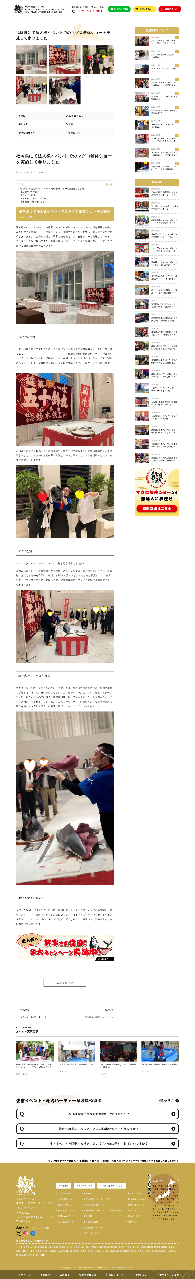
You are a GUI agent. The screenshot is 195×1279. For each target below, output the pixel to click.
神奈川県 (85, 1247)
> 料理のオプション (135, 1204)
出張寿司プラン (117, 1274)
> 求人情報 (87, 1216)
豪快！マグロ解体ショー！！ (38, 202)
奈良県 (60, 1251)
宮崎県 (162, 1251)
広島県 (98, 1251)
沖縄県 (31, 1255)
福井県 (136, 1247)
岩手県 (34, 1247)
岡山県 (91, 1251)
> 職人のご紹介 (133, 1216)
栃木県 (107, 1247)
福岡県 (140, 1251)
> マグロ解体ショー (65, 1199)
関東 (43, 1255)
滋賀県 (39, 1251)
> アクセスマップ (84, 1185)
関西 (38, 1255)
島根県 (83, 1251)
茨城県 (100, 1247)
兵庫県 (53, 1251)
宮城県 (41, 1247)
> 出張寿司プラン (134, 1210)
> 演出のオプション (65, 1204)
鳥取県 (76, 1251)
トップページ (23, 1274)
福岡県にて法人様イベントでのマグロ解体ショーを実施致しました (52, 188)
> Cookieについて (65, 1221)
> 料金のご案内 (133, 1193)
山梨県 (143, 1247)
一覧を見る (165, 1100)
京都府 (46, 1251)
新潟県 (157, 1247)
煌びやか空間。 (32, 192)
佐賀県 (148, 1251)
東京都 (69, 1247)
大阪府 (24, 1251)
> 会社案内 (63, 1185)
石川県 (128, 1247)
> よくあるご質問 (90, 1221)
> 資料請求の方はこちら (112, 1185)
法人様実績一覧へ (65, 983)
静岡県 (164, 1247)
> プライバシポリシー (92, 1233)
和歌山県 (68, 1251)
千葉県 (93, 1247)
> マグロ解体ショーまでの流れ (96, 1199)
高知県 (133, 1251)
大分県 (169, 1251)
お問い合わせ (146, 9)
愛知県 (171, 1247)
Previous (14, 952)
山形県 (55, 1247)
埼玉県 (77, 1247)
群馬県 (114, 1247)
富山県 (121, 1247)
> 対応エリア (132, 1221)
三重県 (31, 1251)
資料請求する (171, 9)
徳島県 (112, 1251)
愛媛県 (126, 1251)
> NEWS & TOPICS (65, 1210)
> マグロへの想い (64, 1193)
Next (115, 952)
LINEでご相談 (121, 9)
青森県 (27, 1247)
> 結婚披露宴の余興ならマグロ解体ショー (101, 1210)
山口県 (105, 1251)
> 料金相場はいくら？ (136, 1199)
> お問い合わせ (63, 1216)
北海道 (19, 1247)
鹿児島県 (23, 1255)
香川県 (119, 1251)
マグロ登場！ (31, 195)
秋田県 (48, 1247)
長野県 (150, 1247)
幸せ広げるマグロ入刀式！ (37, 198)
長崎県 (155, 1251)
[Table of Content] (108, 184)
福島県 (62, 1247)
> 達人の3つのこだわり (93, 1204)
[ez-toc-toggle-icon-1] (107, 184)
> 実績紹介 (87, 1193)
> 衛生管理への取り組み (93, 1227)
